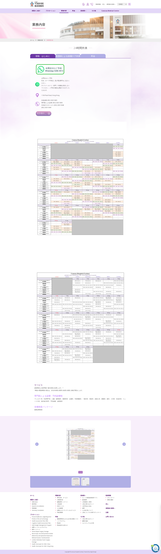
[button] (155, 548)
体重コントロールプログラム (39, 527)
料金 (93, 56)
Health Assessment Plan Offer (40, 521)
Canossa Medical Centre (110, 11)
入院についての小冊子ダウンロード (91, 512)
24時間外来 (60, 500)
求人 (103, 4)
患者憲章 (84, 500)
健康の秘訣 (85, 521)
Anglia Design (93, 552)
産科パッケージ (36, 529)
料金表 (59, 523)
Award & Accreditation (38, 506)
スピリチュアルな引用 (88, 523)
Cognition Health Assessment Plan (41, 523)
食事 (83, 508)
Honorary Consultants (38, 510)
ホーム (32, 40)
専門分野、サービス (62, 497)
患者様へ (83, 495)
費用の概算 (110, 500)
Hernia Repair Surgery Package (40, 531)
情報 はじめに (43, 56)
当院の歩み (35, 502)
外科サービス (60, 506)
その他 (82, 517)
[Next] (124, 444)
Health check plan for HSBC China (41, 544)
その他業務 (60, 508)
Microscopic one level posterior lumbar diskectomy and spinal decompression (42, 534)
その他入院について (87, 510)
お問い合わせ (110, 517)
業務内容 (40, 40)
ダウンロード (110, 497)
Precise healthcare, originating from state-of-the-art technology (41, 518)
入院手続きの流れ (87, 506)
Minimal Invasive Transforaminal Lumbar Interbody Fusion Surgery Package (41, 540)
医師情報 (108, 495)
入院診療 (59, 504)
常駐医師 (34, 508)
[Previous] (37, 444)
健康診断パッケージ (62, 502)
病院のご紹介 (34, 500)
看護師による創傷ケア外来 (68, 56)
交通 (107, 512)
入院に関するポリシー (88, 504)
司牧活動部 (60, 512)
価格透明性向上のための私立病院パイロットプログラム (67, 520)
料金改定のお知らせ (62, 525)
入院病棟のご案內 (87, 502)
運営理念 (34, 504)
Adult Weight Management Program (41, 525)
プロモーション (35, 514)
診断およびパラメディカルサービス (66, 510)
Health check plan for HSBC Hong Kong (42, 546)
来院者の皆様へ (111, 4)
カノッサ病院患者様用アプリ (89, 497)
